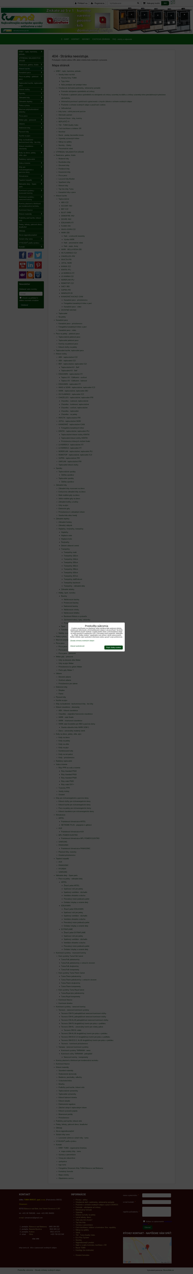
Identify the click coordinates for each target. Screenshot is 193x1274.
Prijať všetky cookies (113, 647)
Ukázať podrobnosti (77, 646)
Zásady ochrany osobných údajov (82, 641)
